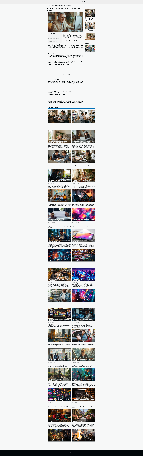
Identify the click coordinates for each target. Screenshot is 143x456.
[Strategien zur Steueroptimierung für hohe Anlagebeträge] (59, 335)
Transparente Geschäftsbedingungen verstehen (55, 39)
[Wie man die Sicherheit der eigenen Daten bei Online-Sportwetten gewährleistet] (59, 235)
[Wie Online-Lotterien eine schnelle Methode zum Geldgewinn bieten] (83, 274)
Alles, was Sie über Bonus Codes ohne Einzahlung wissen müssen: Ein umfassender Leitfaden (59, 400)
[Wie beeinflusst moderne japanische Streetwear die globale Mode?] (90, 48)
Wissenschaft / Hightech (83, 2)
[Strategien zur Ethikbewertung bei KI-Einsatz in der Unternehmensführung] (83, 374)
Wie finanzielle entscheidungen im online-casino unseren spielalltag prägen (89, 19)
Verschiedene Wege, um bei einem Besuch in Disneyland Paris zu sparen (82, 421)
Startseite (48, 5)
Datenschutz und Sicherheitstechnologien (54, 38)
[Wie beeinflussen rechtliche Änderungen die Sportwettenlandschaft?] (59, 214)
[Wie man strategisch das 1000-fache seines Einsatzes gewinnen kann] (83, 214)
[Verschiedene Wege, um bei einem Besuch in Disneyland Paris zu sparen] (83, 415)
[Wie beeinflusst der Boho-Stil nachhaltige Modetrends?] (83, 175)
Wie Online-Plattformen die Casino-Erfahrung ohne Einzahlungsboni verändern (83, 300)
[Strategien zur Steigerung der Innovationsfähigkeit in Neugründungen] (59, 354)
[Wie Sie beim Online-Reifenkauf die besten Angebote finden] (83, 394)
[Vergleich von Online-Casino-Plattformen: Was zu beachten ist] (59, 314)
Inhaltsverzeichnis (52, 33)
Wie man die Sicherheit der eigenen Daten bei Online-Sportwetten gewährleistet (60, 241)
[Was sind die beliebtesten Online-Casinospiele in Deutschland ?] (59, 415)
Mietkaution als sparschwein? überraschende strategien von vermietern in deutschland (89, 42)
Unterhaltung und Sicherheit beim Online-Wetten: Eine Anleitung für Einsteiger (83, 200)
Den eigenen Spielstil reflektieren (52, 41)
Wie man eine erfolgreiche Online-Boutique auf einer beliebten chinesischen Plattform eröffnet (83, 142)
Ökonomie (72, 1)
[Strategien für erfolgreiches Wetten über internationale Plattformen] (59, 175)
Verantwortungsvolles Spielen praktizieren (54, 36)
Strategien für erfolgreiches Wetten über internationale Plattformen (57, 181)
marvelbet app (50, 50)
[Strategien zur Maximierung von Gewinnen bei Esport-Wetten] (83, 314)
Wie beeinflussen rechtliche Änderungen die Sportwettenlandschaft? (58, 220)
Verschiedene (78, 1)
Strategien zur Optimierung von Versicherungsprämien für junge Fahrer (81, 340)
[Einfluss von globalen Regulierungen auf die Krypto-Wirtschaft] (83, 354)
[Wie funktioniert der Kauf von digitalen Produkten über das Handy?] (83, 235)
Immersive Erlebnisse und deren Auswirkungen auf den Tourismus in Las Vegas (59, 440)
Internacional (67, 1)
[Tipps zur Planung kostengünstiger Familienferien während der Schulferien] (59, 195)
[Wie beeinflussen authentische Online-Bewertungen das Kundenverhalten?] (59, 274)
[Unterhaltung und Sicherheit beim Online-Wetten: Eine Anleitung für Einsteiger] (83, 195)
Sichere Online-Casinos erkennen (52, 35)
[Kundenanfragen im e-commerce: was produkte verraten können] (90, 25)
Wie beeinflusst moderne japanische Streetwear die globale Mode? (89, 54)
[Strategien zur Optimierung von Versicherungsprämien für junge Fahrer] (83, 335)
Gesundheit (61, 1)
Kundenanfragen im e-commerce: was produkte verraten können (89, 30)
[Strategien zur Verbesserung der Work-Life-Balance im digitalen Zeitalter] (59, 374)
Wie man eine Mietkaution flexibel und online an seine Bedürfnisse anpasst (59, 300)
